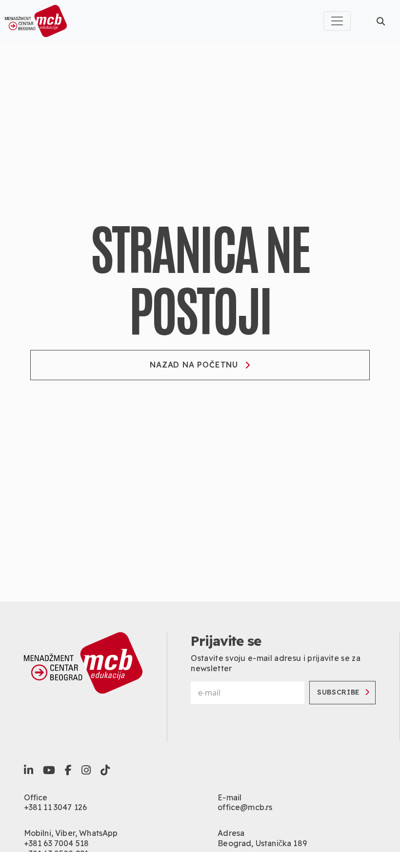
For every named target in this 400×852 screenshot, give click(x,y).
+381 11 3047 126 (55, 807)
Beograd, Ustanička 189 (262, 843)
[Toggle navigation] (337, 21)
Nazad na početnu (194, 364)
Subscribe (338, 692)
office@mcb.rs (245, 807)
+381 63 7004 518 (56, 843)
